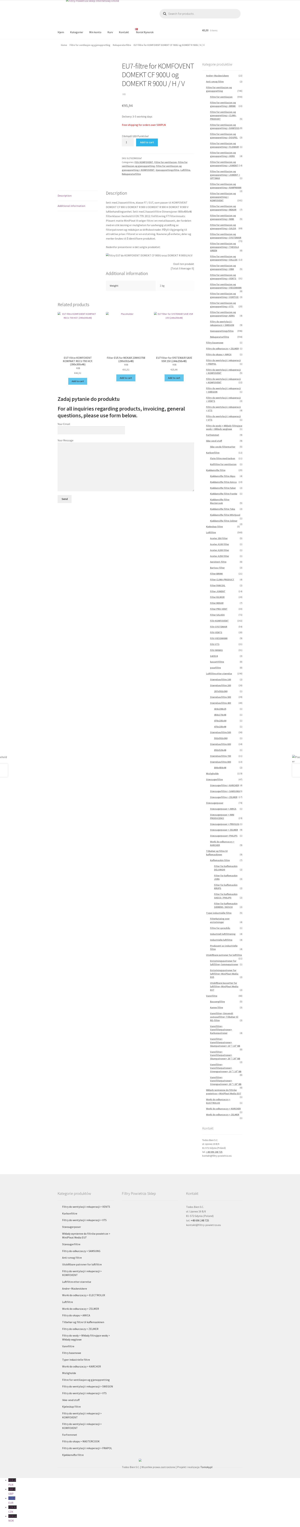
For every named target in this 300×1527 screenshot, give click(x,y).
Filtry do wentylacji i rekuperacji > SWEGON (222, 323)
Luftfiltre (185, 170)
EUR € (11, 1500)
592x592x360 (220, 738)
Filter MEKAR (216, 603)
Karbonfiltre (212, 452)
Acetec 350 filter (219, 538)
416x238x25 (220, 708)
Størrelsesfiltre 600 (220, 744)
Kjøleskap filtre (214, 526)
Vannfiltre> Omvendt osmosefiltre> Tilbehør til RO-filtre (224, 1017)
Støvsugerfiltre (214, 779)
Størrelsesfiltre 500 (220, 732)
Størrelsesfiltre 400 (220, 702)
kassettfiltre (217, 661)
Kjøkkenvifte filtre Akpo (222, 476)
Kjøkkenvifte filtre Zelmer (223, 520)
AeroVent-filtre (218, 561)
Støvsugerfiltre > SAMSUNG (225, 791)
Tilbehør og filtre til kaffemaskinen (217, 852)
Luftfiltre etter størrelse (219, 673)
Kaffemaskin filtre (220, 860)
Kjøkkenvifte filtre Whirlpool (225, 514)
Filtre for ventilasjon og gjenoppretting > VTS (223, 304)
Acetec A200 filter (219, 550)
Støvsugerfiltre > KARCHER (224, 785)
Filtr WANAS (216, 650)
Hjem (61, 32)
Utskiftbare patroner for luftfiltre (224, 955)
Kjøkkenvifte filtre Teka (222, 509)
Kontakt (124, 32)
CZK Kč (12, 1509)
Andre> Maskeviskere (217, 75)
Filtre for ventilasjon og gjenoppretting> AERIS (223, 314)
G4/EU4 (214, 656)
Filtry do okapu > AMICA (218, 354)
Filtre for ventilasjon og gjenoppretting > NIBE (223, 217)
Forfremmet (212, 434)
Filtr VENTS (216, 632)
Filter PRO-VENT (218, 608)
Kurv (110, 32)
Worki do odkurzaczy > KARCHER (223, 1108)
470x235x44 (220, 720)
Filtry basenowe (214, 342)
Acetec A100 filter (219, 544)
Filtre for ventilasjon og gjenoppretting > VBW (223, 267)
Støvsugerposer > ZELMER (224, 829)
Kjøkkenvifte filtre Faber (223, 487)
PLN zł (12, 1482)
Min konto (95, 32)
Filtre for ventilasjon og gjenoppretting (90, 45)
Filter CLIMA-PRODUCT (222, 579)
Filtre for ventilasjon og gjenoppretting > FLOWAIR (224, 145)
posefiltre (215, 667)
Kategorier (76, 32)
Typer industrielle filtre (218, 912)
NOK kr (12, 1518)
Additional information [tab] (71, 206)
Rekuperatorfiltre (122, 45)
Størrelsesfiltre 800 (220, 761)
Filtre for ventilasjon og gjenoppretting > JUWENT (224, 163)
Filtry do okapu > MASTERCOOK (81, 1441)
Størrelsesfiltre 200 (220, 685)
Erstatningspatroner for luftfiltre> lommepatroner (224, 962)
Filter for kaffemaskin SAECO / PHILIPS (226, 896)
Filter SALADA (217, 614)
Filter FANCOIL (217, 585)
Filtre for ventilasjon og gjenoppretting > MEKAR (223, 208)
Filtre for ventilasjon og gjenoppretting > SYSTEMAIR (225, 236)
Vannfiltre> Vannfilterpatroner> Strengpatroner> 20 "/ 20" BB (225, 1081)
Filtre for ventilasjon (165, 162)
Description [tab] (65, 195)
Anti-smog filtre (215, 81)
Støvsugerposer (214, 802)
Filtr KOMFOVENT (144, 162)
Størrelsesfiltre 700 (220, 756)
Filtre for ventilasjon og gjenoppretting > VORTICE (224, 295)
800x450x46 (220, 767)
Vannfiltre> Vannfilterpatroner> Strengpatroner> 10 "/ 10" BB (225, 1068)
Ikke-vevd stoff (214, 440)
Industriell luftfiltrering (222, 933)
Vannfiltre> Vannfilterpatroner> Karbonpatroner (221, 1030)
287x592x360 (220, 691)
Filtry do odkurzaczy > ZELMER (222, 348)
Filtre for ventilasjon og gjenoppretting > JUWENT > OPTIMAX (225, 175)
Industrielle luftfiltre (221, 939)
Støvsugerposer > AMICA (223, 808)
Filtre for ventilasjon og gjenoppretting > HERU (223, 154)
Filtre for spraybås (220, 928)
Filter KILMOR (217, 597)
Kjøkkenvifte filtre (215, 470)
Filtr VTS (214, 644)
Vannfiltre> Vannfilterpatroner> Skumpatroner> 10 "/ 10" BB (225, 1042)
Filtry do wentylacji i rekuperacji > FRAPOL (87, 1448)
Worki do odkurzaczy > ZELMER (222, 1114)
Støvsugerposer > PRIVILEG (224, 824)
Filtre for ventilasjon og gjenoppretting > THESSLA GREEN (224, 247)
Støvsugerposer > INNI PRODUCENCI (222, 816)
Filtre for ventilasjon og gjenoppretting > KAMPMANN (225, 186)
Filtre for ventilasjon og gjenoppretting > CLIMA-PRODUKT (223, 115)
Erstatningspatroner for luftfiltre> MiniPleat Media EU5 (224, 974)
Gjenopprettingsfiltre (167, 170)
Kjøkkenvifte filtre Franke (223, 493)
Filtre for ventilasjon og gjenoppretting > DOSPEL (224, 135)
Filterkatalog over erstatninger (220, 920)
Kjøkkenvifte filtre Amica (223, 482)
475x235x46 (220, 726)
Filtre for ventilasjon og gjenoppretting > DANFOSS (224, 126)
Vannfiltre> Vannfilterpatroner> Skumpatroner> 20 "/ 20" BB (225, 1055)
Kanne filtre (216, 1007)
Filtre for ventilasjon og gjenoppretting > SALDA (223, 226)
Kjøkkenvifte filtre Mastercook (219, 501)
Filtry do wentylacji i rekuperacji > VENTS (86, 1206)
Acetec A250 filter (219, 556)
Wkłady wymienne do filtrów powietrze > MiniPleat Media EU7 (223, 1091)
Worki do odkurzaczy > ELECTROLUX (218, 1101)
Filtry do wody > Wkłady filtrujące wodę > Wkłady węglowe (224, 427)
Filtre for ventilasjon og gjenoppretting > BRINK (223, 104)
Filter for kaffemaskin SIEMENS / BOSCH (226, 905)
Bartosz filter (217, 567)
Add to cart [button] (78, 381)
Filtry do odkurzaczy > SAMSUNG (81, 1251)
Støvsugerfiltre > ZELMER (223, 797)
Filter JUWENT (217, 591)
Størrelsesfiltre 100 (220, 679)
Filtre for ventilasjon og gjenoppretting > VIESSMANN (225, 286)
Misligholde (212, 773)
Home (64, 45)
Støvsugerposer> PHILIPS (224, 835)
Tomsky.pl (206, 1467)
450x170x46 (220, 714)
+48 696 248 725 (214, 1151)
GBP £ (11, 1491)
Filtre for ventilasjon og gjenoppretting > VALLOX (224, 258)
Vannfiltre (211, 995)
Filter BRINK (216, 573)
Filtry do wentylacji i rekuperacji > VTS (84, 1220)
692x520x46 (220, 750)
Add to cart (147, 142)
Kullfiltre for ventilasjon (223, 464)
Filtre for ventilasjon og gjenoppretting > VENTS (223, 276)
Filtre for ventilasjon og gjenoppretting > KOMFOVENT (223, 197)
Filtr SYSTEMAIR (218, 626)
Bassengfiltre (217, 1001)
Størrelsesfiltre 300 (220, 697)
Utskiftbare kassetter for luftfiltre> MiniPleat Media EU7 (224, 986)
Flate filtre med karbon (222, 458)
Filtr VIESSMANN (218, 638)
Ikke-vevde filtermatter (222, 446)
